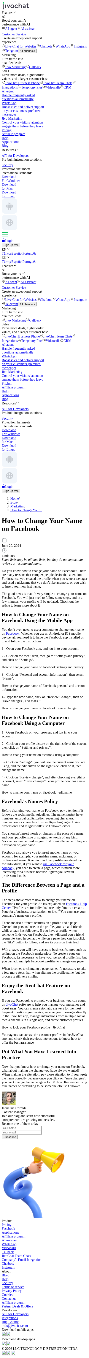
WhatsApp (63, 46)
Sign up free (11, 245)
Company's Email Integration (21, 1259)
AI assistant (28, 28)
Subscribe (9, 1137)
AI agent (11, 28)
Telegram (11, 50)
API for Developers (15, 1314)
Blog (5, 145)
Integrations (10, 1318)
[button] (44, 12)
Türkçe (6, 253)
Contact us (9, 1298)
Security (7, 1283)
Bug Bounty (10, 1322)
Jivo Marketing (15, 67)
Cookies (7, 1294)
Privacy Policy (12, 1291)
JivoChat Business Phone (22, 83)
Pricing (6, 130)
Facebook (12, 633)
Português (29, 253)
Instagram (80, 46)
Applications (10, 142)
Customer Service (14, 34)
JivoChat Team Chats (57, 83)
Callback (35, 67)
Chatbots (46, 46)
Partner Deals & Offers (17, 1306)
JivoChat (12, 1004)
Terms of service (13, 1287)
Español (16, 253)
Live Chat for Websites (21, 46)
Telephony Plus (31, 87)
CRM (67, 87)
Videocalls (53, 87)
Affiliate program (13, 134)
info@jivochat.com (15, 1326)
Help (5, 138)
